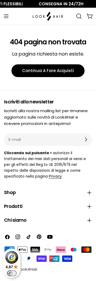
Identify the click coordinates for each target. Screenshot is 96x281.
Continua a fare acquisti (48, 70)
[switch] (12, 273)
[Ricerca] (79, 16)
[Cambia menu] (6, 16)
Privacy (55, 176)
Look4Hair (27, 269)
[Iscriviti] (85, 139)
